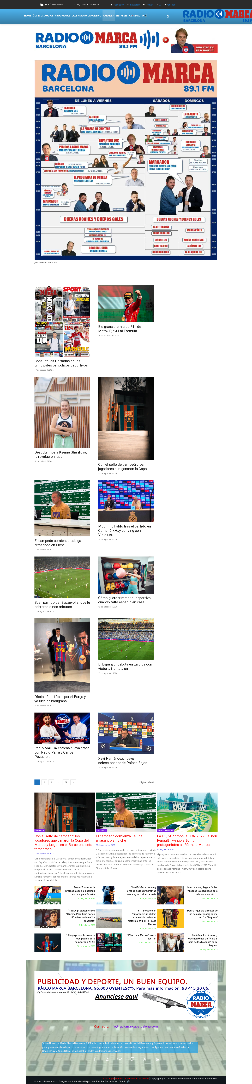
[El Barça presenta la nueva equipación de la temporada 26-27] (47, 942)
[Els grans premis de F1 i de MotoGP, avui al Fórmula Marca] (126, 303)
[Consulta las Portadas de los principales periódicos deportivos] (62, 321)
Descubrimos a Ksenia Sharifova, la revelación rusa (60, 454)
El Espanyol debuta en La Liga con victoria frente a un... (125, 666)
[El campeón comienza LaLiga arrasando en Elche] (62, 508)
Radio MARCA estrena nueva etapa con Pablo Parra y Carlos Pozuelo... (61, 752)
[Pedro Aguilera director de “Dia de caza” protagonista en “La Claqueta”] (170, 918)
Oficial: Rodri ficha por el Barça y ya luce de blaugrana (60, 699)
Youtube (171, 4)
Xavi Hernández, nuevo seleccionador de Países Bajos (122, 760)
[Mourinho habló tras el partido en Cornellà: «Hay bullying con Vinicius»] (126, 501)
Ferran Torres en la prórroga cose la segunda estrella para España (80, 891)
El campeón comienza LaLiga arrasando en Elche (57, 543)
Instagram (135, 4)
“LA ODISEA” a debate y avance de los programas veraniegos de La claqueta (141, 891)
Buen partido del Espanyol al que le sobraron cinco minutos (62, 604)
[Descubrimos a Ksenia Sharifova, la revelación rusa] (62, 412)
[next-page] (73, 782)
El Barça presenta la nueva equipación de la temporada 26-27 (80, 938)
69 (66, 782)
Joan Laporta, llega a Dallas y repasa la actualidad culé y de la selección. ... (202, 891)
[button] (168, 17)
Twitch (149, 4)
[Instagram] (128, 4)
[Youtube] (164, 4)
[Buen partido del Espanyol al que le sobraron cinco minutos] (62, 577)
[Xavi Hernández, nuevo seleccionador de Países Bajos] (126, 733)
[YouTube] (157, 1059)
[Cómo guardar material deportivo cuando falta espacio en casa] (126, 575)
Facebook (118, 4)
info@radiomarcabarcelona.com (134, 1026)
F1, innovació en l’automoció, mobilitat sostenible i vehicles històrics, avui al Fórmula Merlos (142, 917)
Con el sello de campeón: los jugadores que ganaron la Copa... (123, 466)
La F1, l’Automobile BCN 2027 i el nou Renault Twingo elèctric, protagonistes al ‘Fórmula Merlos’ (187, 840)
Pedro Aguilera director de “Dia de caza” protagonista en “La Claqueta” (202, 914)
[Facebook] (111, 4)
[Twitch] (144, 4)
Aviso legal (108, 1078)
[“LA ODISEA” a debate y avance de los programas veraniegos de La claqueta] (109, 895)
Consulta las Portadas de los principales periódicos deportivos (61, 363)
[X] (157, 4)
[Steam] (120, 1059)
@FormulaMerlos (165, 830)
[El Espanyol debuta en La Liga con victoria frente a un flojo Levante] (126, 639)
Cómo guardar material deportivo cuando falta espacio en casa (124, 600)
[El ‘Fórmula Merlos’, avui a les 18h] (109, 942)
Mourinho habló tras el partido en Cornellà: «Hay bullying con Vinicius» (124, 530)
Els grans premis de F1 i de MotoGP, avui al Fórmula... (119, 329)
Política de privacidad (126, 1078)
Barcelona (39, 830)
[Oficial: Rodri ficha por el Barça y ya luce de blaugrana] (62, 655)
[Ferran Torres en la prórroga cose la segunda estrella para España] (47, 895)
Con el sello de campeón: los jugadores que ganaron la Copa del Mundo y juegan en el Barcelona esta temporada (63, 842)
